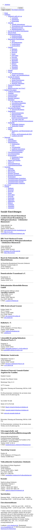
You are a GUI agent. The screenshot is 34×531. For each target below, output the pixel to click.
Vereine (10, 86)
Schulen (10, 70)
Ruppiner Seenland (13, 173)
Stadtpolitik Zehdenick (18, 124)
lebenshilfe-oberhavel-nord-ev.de (13, 350)
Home (6, 13)
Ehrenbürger (15, 19)
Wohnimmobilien (16, 104)
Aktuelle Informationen (18, 24)
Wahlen (10, 129)
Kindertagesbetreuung (14, 34)
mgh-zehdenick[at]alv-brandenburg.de (15, 230)
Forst (13, 145)
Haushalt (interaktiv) (14, 98)
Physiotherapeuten (17, 42)
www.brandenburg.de (7, 527)
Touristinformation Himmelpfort (17, 180)
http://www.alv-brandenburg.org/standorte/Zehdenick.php (13, 232)
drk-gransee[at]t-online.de (12, 316)
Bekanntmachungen (17, 27)
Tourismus (7, 167)
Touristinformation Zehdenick (16, 183)
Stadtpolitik (11, 122)
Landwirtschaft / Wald (18, 106)
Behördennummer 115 (18, 29)
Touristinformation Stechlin (16, 181)
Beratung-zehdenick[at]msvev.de (14, 363)
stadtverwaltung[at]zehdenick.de (14, 490)
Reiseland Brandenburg (14, 175)
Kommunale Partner (17, 157)
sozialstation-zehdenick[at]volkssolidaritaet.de (18, 475)
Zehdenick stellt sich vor (15, 16)
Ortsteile (10, 47)
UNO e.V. (11, 162)
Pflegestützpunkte (17, 82)
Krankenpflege (16, 45)
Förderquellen (16, 144)
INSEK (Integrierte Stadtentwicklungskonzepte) (20, 117)
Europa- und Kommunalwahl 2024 (22, 134)
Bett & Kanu (11, 172)
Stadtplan (7, 4)
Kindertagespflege (17, 36)
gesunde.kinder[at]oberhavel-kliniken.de (16, 410)
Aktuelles (10, 23)
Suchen (21, 8)
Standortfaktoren (12, 142)
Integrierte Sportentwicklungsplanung (22, 121)
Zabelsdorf (15, 68)
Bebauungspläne (16, 114)
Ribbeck (14, 63)
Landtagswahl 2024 (17, 136)
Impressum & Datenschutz (8, 528)
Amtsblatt (11, 93)
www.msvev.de (8, 365)
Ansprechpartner (12, 95)
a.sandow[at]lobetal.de (11, 300)
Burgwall (14, 52)
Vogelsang (15, 65)
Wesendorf (15, 67)
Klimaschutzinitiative (18, 150)
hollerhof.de (7, 333)
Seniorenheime (16, 78)
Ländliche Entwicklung (18, 149)
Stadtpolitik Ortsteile (17, 126)
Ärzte (13, 41)
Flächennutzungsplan (18, 113)
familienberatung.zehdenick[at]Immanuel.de (18, 444)
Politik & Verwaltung (10, 90)
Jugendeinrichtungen (17, 73)
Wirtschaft (7, 137)
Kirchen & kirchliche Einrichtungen (18, 31)
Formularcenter (12, 96)
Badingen (14, 49)
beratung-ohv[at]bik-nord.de (12, 251)
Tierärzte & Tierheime (14, 85)
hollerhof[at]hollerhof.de (12, 331)
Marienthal (15, 60)
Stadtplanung (12, 111)
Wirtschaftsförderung (14, 163)
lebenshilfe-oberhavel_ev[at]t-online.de (16, 348)
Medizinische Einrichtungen (16, 39)
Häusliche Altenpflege (18, 83)
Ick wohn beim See (17, 101)
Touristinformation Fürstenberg (17, 178)
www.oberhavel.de (12, 525)
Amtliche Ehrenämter (14, 91)
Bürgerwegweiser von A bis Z (16, 88)
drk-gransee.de (8, 317)
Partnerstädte (15, 21)
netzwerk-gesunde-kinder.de (12, 413)
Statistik (10, 127)
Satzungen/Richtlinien (14, 108)
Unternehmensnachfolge (15, 165)
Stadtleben (7, 14)
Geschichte (15, 18)
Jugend (10, 72)
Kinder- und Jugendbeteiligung (20, 75)
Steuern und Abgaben (14, 160)
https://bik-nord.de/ (9, 252)
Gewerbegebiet (16, 147)
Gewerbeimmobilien (14, 154)
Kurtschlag (15, 59)
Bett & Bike (11, 170)
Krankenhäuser (16, 44)
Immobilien (11, 100)
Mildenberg (15, 62)
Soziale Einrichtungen (18, 80)
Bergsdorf (14, 50)
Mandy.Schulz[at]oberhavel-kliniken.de (16, 407)
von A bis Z (7, 185)
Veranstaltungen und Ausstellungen (22, 26)
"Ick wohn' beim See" (18, 119)
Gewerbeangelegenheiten (15, 152)
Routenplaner (12, 176)
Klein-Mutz (15, 55)
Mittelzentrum (16, 158)
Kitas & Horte (12, 32)
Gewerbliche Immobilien (19, 103)
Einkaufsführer (12, 140)
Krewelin (14, 57)
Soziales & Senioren (14, 77)
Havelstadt (18, 9)
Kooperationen (12, 155)
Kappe (13, 54)
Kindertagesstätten (17, 37)
